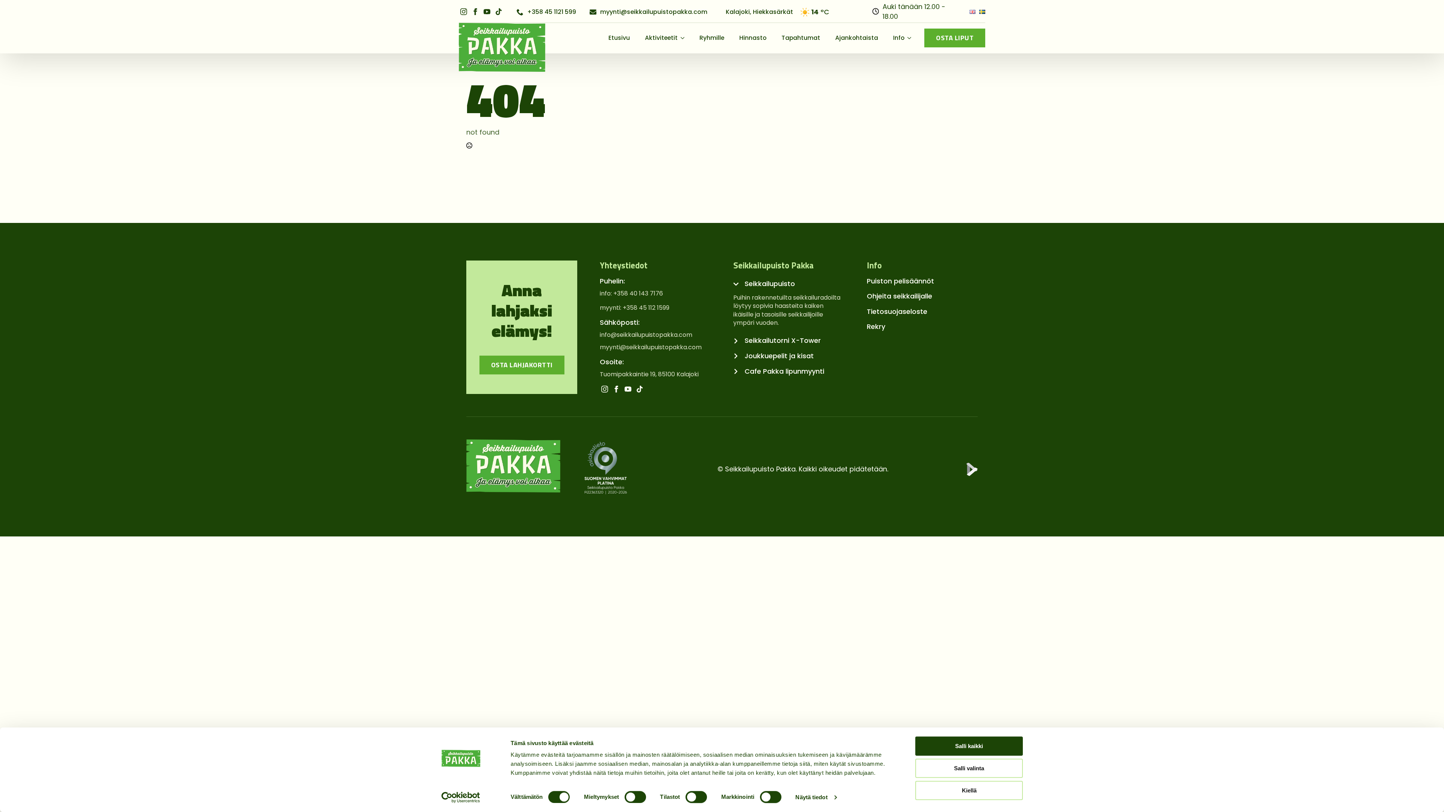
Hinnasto (752, 37)
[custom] (499, 12)
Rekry (876, 326)
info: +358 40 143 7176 (631, 293)
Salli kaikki (969, 746)
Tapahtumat (800, 37)
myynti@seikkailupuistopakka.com (651, 347)
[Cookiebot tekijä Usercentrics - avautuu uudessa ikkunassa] (461, 797)
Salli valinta (969, 768)
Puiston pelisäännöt (900, 281)
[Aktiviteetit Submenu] (685, 37)
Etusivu (619, 37)
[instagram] (464, 12)
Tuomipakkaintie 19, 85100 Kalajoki (649, 374)
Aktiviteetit (661, 37)
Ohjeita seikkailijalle (899, 296)
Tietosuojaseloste (897, 311)
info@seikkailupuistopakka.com (646, 335)
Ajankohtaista (856, 37)
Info (898, 37)
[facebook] (475, 12)
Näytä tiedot (811, 797)
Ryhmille (711, 37)
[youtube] (487, 12)
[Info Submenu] (911, 37)
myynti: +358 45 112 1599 (634, 308)
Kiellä (969, 790)
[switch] (635, 797)
